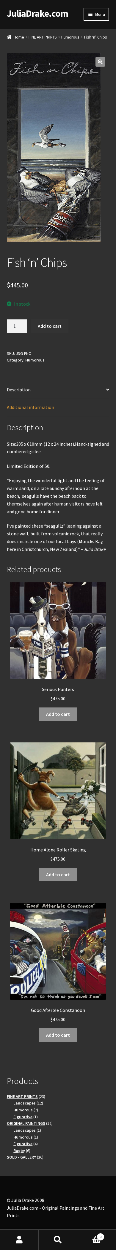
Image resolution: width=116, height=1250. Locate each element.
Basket (89, 1234)
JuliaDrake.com (37, 13)
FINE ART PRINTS (43, 37)
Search (58, 1240)
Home (19, 37)
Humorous (70, 37)
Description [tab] (19, 390)
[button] (100, 62)
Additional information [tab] (30, 407)
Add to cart (50, 326)
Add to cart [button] (58, 714)
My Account (19, 1240)
